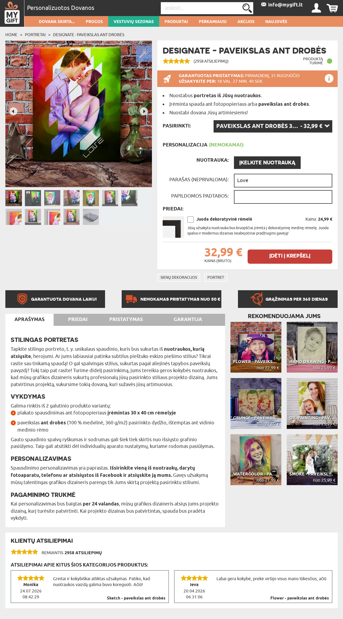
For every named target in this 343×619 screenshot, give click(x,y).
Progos (94, 22)
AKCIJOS (246, 22)
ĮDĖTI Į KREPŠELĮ (289, 256)
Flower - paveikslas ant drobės (299, 598)
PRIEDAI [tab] (78, 319)
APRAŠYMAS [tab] (29, 319)
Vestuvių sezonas (134, 22)
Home (11, 34)
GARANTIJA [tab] (188, 319)
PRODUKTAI (176, 22)
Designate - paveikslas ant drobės (88, 34)
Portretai (35, 34)
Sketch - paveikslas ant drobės (136, 598)
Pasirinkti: (177, 126)
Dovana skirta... (57, 22)
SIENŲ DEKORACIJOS (179, 277)
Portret (215, 277)
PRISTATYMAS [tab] (126, 319)
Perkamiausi (213, 22)
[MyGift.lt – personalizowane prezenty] (12, 13)
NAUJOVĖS (276, 22)
